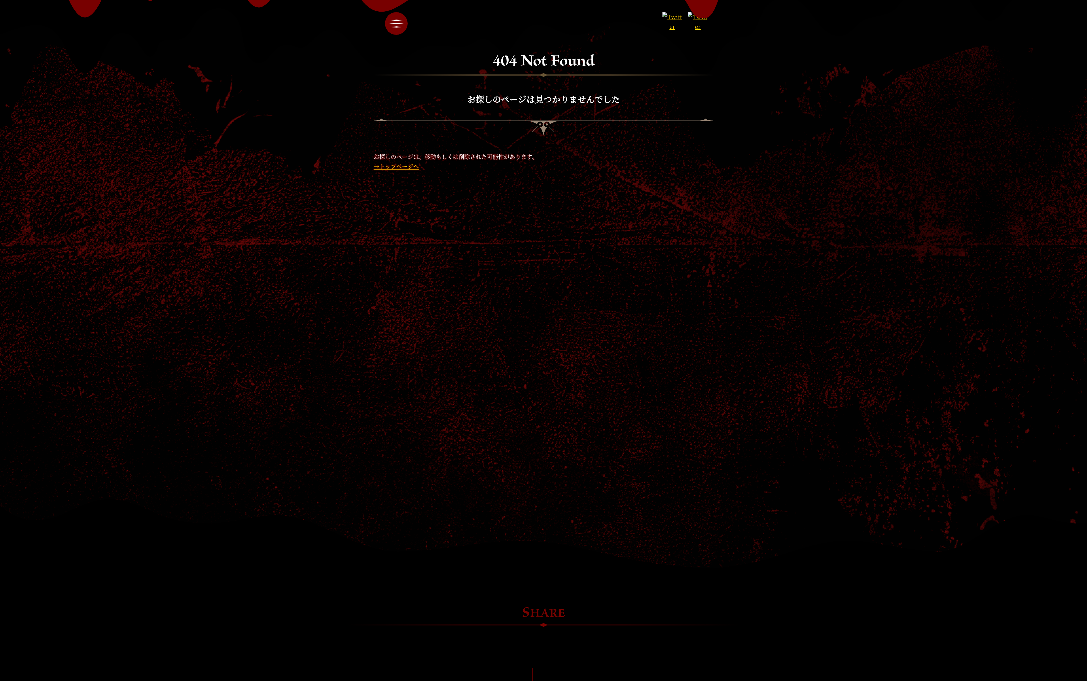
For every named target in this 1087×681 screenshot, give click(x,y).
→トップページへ (396, 166)
